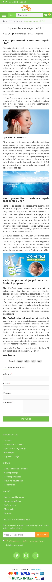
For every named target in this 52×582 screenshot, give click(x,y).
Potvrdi (26, 419)
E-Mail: (6, 383)
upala (20, 361)
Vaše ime (7, 374)
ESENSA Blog (14, 21)
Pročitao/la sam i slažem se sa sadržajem (24, 543)
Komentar (7, 402)
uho (27, 361)
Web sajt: (7, 393)
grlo (33, 361)
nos (39, 361)
